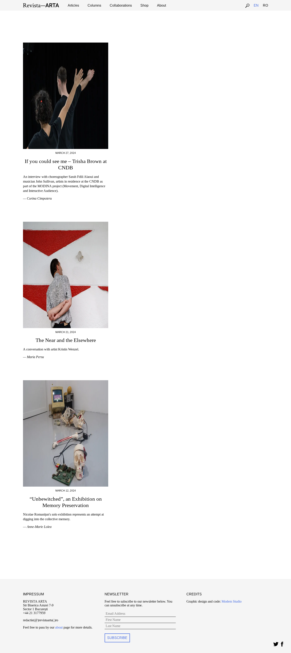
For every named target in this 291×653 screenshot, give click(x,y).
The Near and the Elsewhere (66, 340)
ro (265, 5)
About (161, 5)
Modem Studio (231, 601)
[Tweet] (275, 643)
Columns (94, 5)
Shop (144, 5)
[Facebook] (282, 643)
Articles (73, 5)
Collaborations (121, 5)
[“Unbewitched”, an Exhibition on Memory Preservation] (65, 382)
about (59, 627)
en (256, 5)
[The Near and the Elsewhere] (65, 223)
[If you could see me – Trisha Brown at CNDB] (65, 44)
